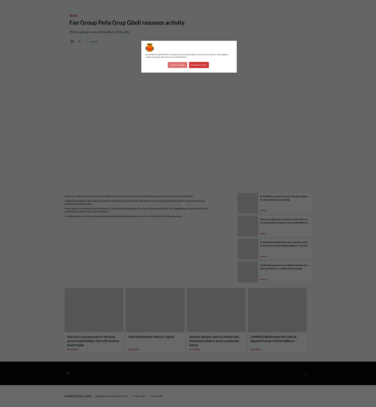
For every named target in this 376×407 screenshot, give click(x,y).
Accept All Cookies (199, 65)
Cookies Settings (177, 65)
